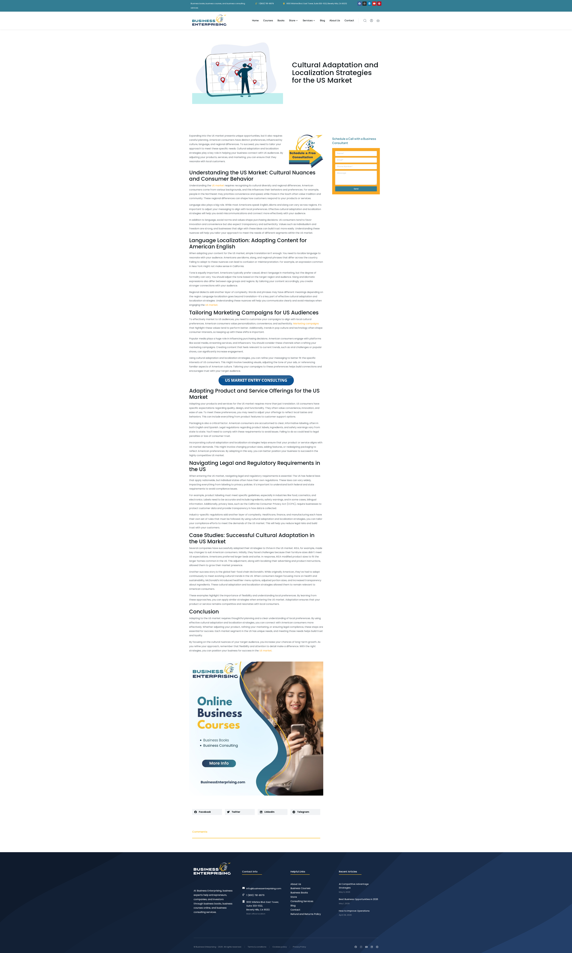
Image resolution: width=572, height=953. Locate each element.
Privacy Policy (299, 946)
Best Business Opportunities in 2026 (358, 899)
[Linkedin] (369, 3)
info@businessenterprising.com (263, 888)
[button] (207, 812)
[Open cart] (378, 20)
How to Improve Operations (354, 910)
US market (218, 185)
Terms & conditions (257, 946)
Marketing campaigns (306, 323)
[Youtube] (374, 3)
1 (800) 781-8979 (255, 895)
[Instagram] (364, 3)
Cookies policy (279, 946)
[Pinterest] (379, 3)
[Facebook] (360, 3)
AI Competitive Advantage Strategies (354, 885)
